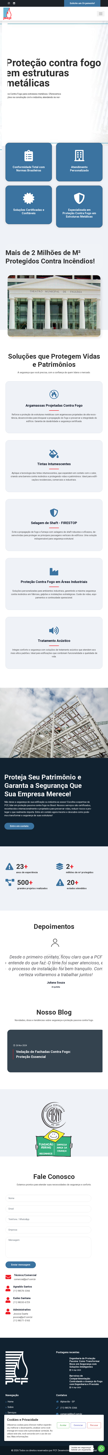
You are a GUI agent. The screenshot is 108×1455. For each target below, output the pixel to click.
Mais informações (19, 1436)
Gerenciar (78, 1425)
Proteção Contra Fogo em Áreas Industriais (54, 582)
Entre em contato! (20, 111)
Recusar (94, 1425)
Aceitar (63, 1425)
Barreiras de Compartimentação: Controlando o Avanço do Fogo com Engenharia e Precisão (86, 1380)
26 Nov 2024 (19, 1045)
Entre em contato (19, 826)
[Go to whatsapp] (101, 1448)
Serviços (12, 1412)
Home (11, 1401)
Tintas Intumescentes (54, 464)
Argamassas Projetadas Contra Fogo (54, 405)
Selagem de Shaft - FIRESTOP (54, 523)
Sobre (11, 1407)
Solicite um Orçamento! (82, 3)
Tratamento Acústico (54, 641)
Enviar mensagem (20, 1264)
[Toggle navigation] (101, 14)
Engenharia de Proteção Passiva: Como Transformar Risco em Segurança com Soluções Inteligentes (84, 1362)
